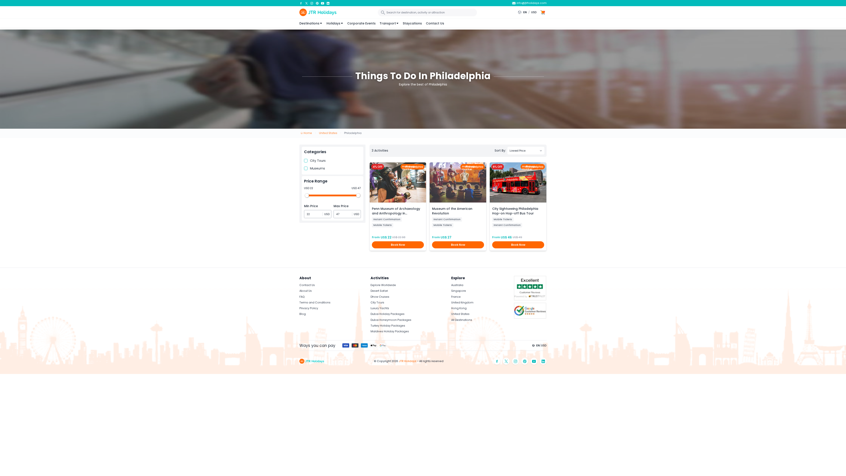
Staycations (412, 23)
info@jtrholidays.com (532, 3)
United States (460, 314)
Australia (457, 285)
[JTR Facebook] (300, 3)
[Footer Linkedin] (543, 361)
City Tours (318, 160)
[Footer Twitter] (506, 361)
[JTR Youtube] (322, 3)
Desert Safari (379, 291)
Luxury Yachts (380, 308)
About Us (305, 291)
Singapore (458, 291)
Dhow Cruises (380, 297)
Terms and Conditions (314, 302)
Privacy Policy (308, 308)
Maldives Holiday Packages (390, 331)
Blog (302, 314)
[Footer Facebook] (497, 361)
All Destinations (461, 320)
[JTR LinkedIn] (328, 3)
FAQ (302, 297)
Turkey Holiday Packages (388, 325)
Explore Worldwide (383, 285)
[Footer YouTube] (534, 361)
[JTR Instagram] (311, 3)
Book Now (398, 245)
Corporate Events (361, 23)
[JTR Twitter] (306, 3)
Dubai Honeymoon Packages (391, 320)
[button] (528, 12)
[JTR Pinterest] (317, 3)
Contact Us (435, 23)
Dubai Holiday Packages (387, 314)
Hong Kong (459, 308)
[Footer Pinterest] (525, 361)
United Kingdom (462, 302)
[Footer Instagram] (516, 361)
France (456, 297)
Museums (317, 168)
